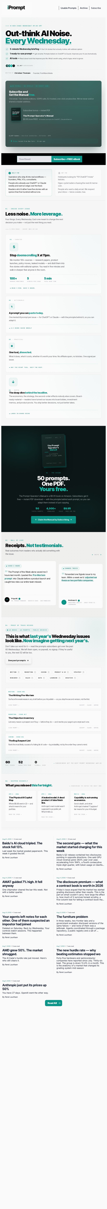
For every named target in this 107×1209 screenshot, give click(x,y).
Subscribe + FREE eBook (67, 159)
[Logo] (16, 8)
